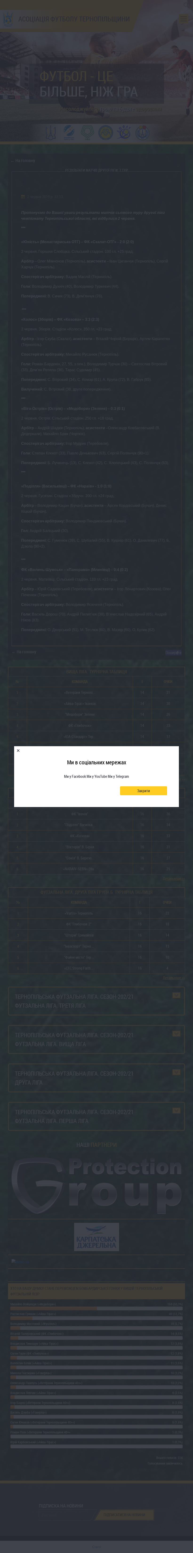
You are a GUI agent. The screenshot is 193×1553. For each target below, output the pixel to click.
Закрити (143, 790)
